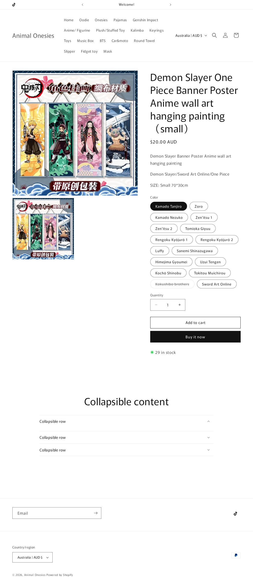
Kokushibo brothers (174, 284)
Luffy (159, 250)
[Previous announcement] (82, 4)
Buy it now (195, 336)
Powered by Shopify (59, 575)
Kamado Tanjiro (168, 206)
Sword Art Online (217, 284)
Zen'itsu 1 (204, 217)
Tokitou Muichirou (210, 272)
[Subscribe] (95, 513)
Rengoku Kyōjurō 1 (171, 239)
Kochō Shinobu (168, 272)
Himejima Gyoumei (171, 261)
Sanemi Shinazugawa (195, 250)
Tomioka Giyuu (198, 228)
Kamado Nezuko (169, 217)
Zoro (199, 206)
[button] (214, 35)
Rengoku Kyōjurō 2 (217, 239)
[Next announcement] (170, 4)
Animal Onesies (35, 575)
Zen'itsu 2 (163, 228)
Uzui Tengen (210, 261)
